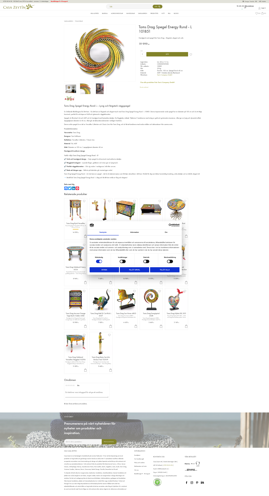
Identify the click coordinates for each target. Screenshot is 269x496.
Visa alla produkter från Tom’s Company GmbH (157, 82)
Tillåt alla (165, 270)
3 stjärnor (70, 385)
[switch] (123, 261)
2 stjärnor (68, 385)
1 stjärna (66, 385)
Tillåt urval (134, 270)
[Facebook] (186, 484)
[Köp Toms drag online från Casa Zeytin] (69, 101)
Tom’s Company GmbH (164, 75)
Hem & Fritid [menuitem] (95, 13)
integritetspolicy (90, 446)
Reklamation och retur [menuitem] (140, 466)
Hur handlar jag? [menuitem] (139, 459)
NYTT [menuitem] (163, 13)
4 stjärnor (72, 385)
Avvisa (104, 270)
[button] (257, 13)
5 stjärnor (74, 385)
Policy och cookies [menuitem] (139, 462)
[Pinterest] (197, 484)
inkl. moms (262, 1)
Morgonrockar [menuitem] (117, 13)
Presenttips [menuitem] (154, 13)
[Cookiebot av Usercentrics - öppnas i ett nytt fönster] (170, 225)
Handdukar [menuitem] (130, 13)
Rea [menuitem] (169, 13)
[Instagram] (192, 484)
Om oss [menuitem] (136, 470)
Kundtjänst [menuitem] (137, 455)
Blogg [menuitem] (176, 13)
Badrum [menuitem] (105, 13)
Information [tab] (134, 232)
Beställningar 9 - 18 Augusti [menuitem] (142, 474)
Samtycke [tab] (103, 232)
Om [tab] (166, 232)
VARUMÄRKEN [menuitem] (142, 13)
